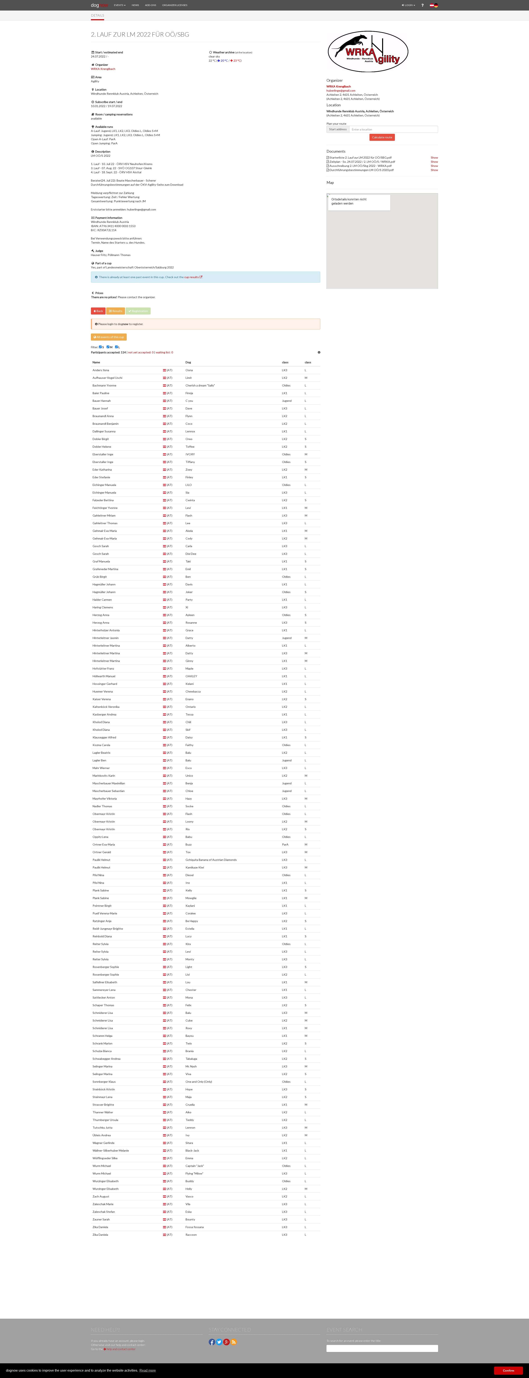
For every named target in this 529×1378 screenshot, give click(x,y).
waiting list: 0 (164, 352)
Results (117, 311)
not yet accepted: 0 (141, 352)
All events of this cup (110, 337)
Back (99, 311)
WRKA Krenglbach (103, 69)
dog (99, 5)
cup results (191, 277)
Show (434, 157)
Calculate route (382, 137)
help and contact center (121, 1349)
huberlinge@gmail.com (340, 90)
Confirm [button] (508, 1370)
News (135, 5)
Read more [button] (147, 1370)
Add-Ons (150, 5)
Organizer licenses (174, 5)
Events (119, 5)
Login (409, 5)
